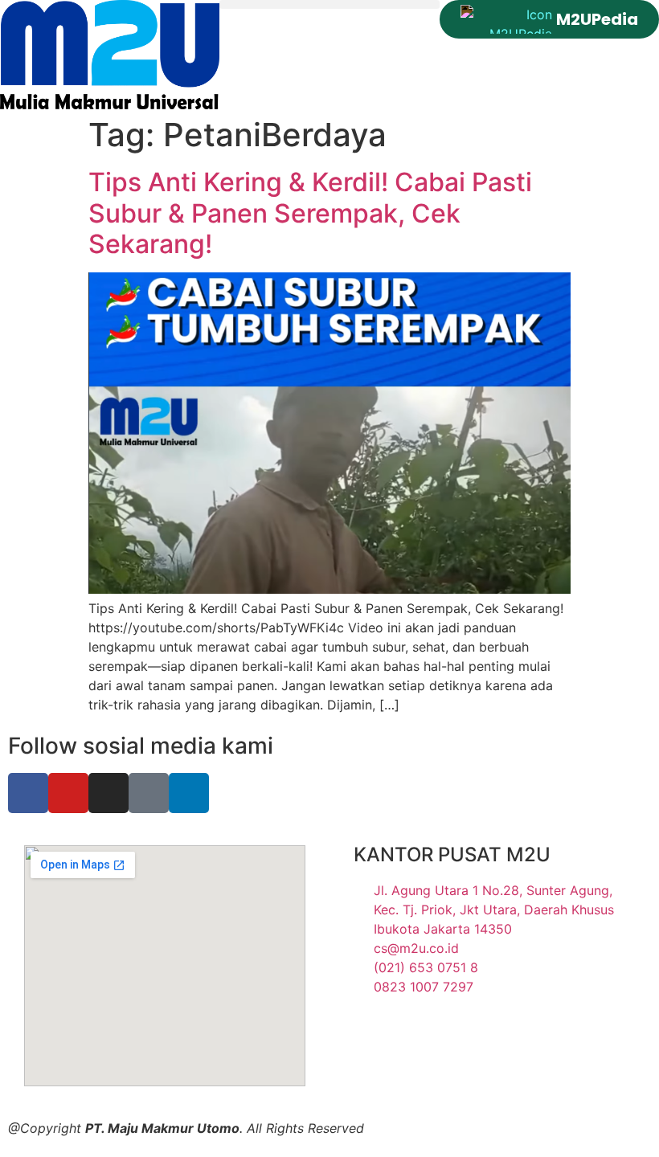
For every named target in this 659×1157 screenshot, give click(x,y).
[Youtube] (68, 793)
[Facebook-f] (28, 793)
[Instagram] (108, 793)
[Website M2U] (109, 54)
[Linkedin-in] (189, 793)
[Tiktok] (149, 793)
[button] (329, 4)
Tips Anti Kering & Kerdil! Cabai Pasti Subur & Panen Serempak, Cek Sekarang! (310, 213)
